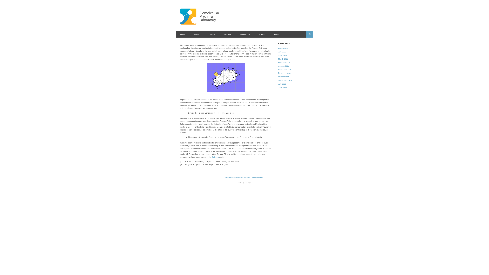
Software (227, 34)
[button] (309, 34)
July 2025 (282, 83)
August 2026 (283, 48)
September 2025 (285, 80)
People (212, 34)
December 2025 (284, 69)
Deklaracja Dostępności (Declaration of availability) (244, 177)
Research (197, 34)
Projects (262, 34)
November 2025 (284, 73)
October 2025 (283, 76)
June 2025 (282, 87)
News (276, 34)
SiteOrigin (248, 183)
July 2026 (282, 51)
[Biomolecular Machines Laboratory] (233, 16)
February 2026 (284, 62)
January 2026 (283, 66)
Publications (245, 34)
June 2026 (282, 55)
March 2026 (283, 59)
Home (182, 34)
